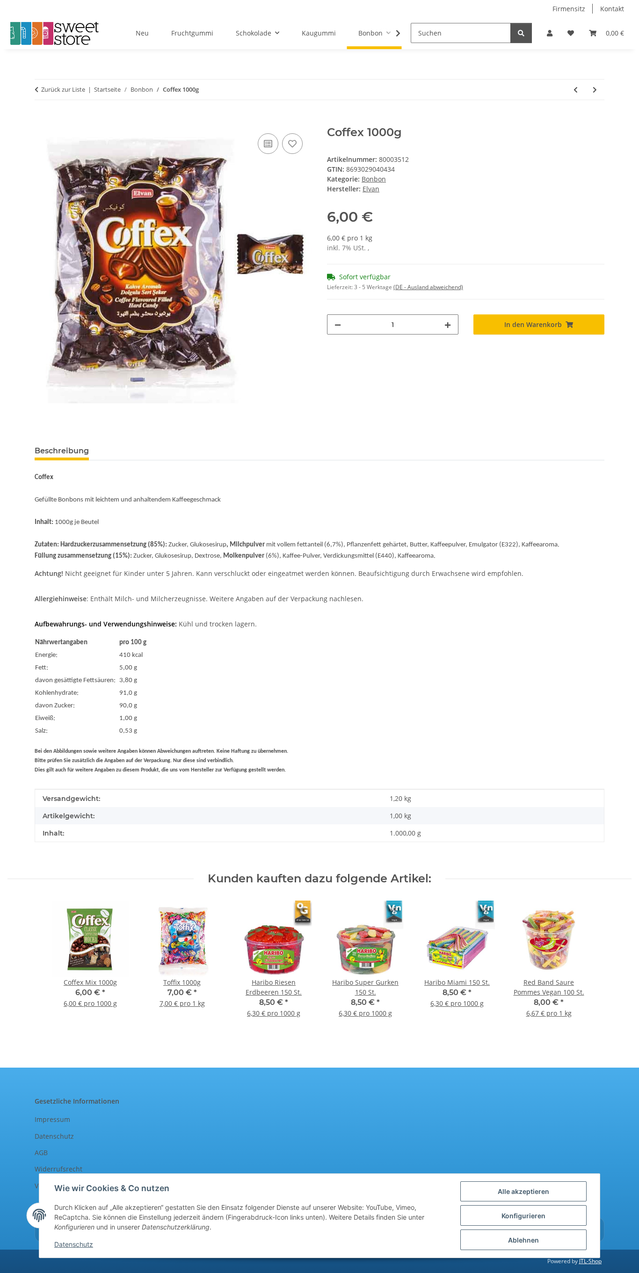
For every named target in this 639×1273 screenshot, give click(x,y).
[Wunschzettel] (570, 33)
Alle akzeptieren (523, 1191)
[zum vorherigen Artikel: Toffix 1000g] (575, 90)
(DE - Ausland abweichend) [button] (428, 287)
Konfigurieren (523, 1216)
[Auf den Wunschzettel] (292, 143)
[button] (549, 33)
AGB (41, 1152)
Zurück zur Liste (63, 89)
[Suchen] (521, 33)
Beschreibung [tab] (62, 450)
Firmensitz (568, 8)
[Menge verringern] (337, 324)
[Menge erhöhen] (447, 324)
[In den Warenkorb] (42, 121)
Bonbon (374, 179)
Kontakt (612, 8)
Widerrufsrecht (58, 1168)
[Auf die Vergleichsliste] (268, 143)
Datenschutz (73, 1244)
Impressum (52, 1119)
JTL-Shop (590, 1261)
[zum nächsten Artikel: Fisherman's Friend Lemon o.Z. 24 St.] (594, 90)
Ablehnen (523, 1240)
